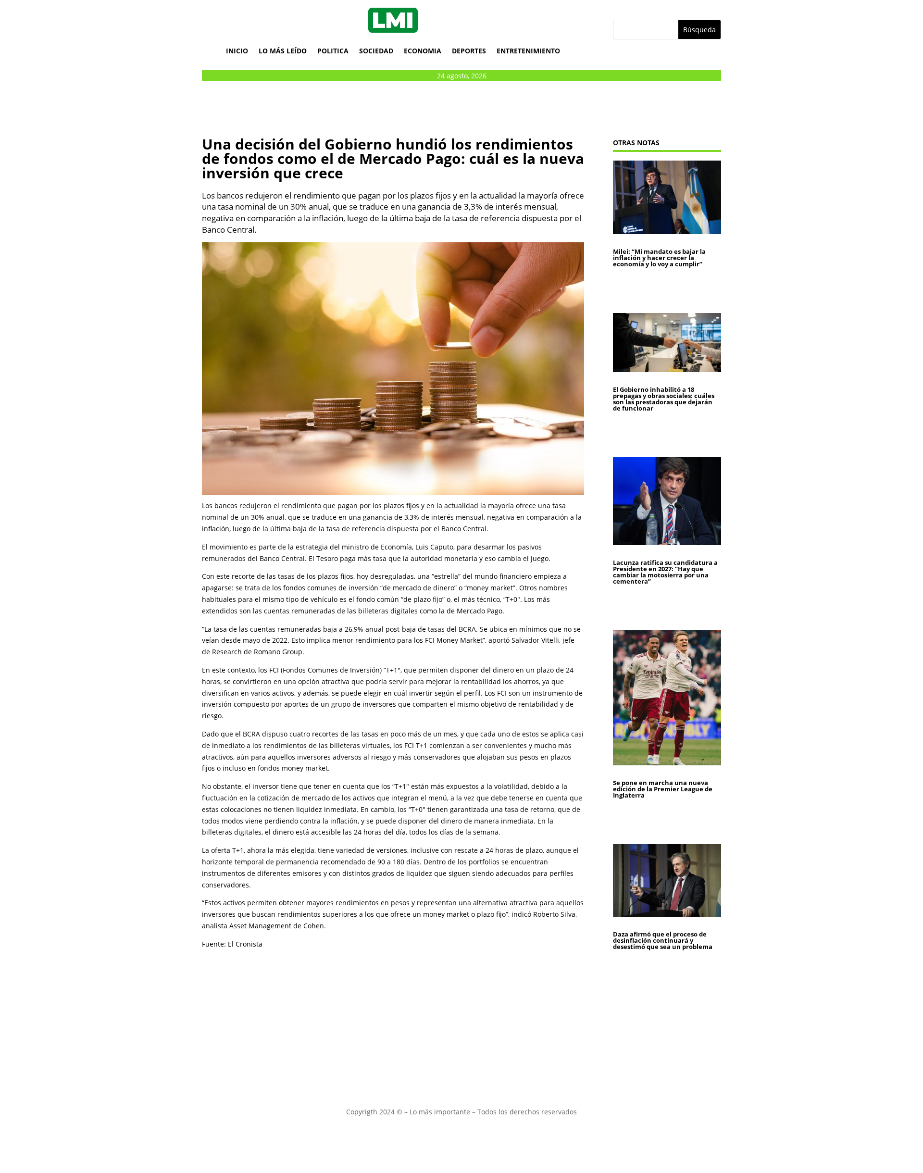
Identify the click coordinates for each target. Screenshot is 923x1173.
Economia (422, 50)
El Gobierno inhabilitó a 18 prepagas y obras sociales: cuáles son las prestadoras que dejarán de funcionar (663, 398)
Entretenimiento (528, 50)
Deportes (469, 50)
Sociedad (376, 50)
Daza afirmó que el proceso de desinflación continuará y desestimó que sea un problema (662, 940)
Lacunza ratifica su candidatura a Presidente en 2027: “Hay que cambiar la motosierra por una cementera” (665, 572)
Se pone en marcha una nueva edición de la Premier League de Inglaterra (662, 788)
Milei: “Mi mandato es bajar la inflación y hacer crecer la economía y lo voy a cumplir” (659, 257)
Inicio (237, 50)
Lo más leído (283, 50)
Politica (333, 50)
